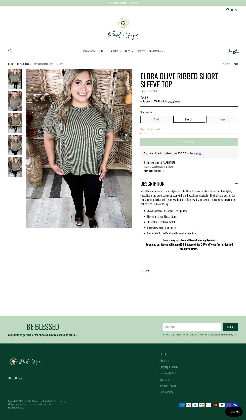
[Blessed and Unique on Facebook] (227, 9)
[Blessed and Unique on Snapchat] (236, 9)
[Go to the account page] (229, 50)
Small (156, 119)
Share (147, 270)
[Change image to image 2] (15, 101)
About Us (164, 361)
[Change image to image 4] (15, 145)
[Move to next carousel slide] (235, 304)
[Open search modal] (10, 50)
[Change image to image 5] (15, 167)
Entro (143, 91)
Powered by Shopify (15, 407)
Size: (146, 112)
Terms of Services (168, 386)
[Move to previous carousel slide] (227, 304)
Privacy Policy (166, 392)
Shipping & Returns (169, 367)
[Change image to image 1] (15, 79)
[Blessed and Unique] (123, 28)
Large (222, 119)
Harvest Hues (23, 63)
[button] (189, 101)
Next (236, 63)
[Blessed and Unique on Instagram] (231, 9)
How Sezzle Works (169, 373)
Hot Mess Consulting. (58, 401)
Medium (189, 119)
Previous (226, 63)
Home (10, 63)
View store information (153, 170)
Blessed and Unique (31, 401)
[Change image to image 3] (15, 123)
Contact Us (165, 379)
